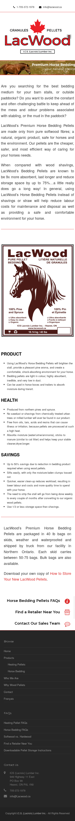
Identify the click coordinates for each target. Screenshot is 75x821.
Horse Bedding (16, 671)
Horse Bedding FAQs (16, 730)
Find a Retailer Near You (18, 743)
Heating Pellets (16, 664)
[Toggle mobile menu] (69, 36)
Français (9, 698)
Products (9, 658)
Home (7, 651)
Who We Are (11, 678)
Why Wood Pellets (14, 685)
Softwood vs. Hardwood (17, 736)
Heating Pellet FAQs (15, 723)
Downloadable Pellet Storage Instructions (27, 750)
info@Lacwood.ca (20, 796)
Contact (8, 692)
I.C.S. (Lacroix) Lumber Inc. (31, 813)
